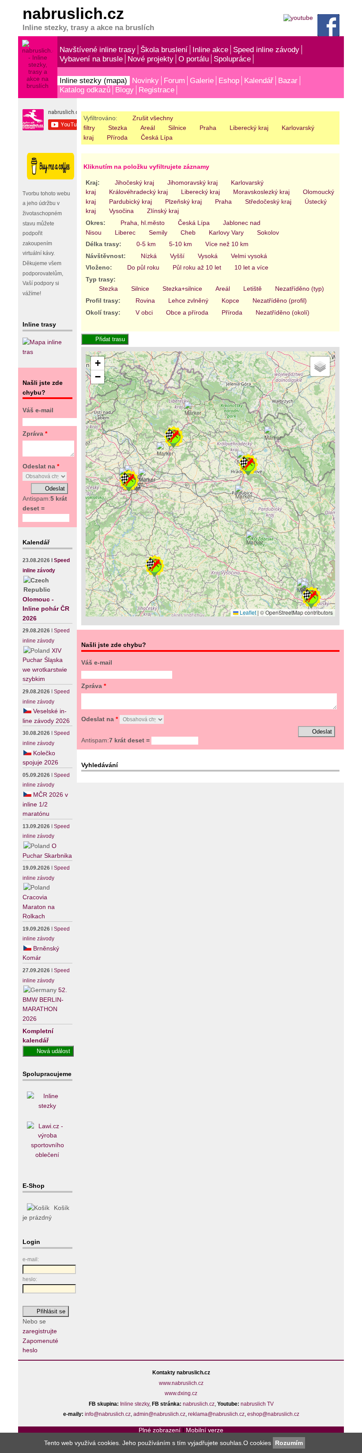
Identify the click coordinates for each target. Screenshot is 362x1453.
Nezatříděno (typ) (299, 288)
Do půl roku (143, 267)
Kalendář (258, 80)
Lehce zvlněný (188, 300)
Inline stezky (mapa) (93, 80)
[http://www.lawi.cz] (47, 1154)
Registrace (156, 89)
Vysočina (121, 210)
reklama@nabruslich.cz (216, 1414)
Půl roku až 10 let (197, 267)
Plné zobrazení (160, 1430)
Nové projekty (150, 58)
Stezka (117, 127)
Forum (174, 80)
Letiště (252, 288)
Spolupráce (232, 58)
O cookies (258, 1442)
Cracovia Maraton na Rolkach (39, 907)
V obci (144, 312)
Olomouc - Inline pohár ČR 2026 (46, 609)
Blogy (124, 89)
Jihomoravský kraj (192, 182)
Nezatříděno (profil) (280, 300)
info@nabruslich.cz (108, 1414)
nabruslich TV (257, 1404)
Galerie (202, 80)
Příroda (117, 137)
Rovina (145, 300)
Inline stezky (134, 1404)
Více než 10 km (227, 243)
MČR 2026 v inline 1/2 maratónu (45, 804)
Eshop (229, 80)
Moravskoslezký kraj (261, 191)
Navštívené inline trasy (98, 49)
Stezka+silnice (182, 288)
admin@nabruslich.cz (159, 1414)
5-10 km (180, 243)
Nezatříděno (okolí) (282, 312)
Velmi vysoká (249, 255)
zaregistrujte (40, 1331)
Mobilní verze (204, 1430)
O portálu (193, 58)
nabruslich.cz (199, 1404)
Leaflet (247, 612)
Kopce (230, 300)
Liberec (125, 232)
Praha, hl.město (143, 222)
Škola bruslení (164, 49)
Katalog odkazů (85, 89)
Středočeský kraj (268, 201)
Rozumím (289, 1442)
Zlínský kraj (163, 210)
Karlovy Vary (226, 232)
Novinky (145, 80)
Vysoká (208, 255)
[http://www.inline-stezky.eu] (47, 1105)
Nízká (149, 255)
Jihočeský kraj (134, 182)
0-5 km (146, 243)
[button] (243, 492)
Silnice (177, 127)
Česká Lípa (157, 137)
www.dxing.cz (181, 1393)
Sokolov (268, 232)
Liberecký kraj (249, 127)
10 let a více (251, 267)
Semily (158, 232)
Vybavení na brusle (91, 58)
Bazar (288, 80)
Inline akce (210, 49)
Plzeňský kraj (183, 201)
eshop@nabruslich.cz (273, 1414)
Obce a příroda (187, 312)
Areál (147, 127)
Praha (208, 127)
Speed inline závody (266, 49)
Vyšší (177, 255)
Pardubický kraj (130, 201)
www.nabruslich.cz (181, 1383)
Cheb (188, 232)
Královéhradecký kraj (138, 191)
